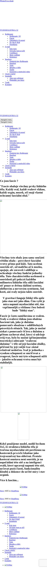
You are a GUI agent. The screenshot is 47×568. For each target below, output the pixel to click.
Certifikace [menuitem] (13, 530)
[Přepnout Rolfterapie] (40, 126)
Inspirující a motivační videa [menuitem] (19, 548)
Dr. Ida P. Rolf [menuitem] (14, 519)
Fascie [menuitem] (11, 515)
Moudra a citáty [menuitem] (14, 544)
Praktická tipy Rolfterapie (19, 61)
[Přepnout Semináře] (40, 168)
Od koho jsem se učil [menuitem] (16, 527)
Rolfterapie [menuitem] (9, 511)
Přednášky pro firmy (17, 80)
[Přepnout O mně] (40, 139)
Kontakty (8, 85)
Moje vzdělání (15, 55)
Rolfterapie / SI (15, 36)
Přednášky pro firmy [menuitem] (16, 557)
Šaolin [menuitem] (11, 546)
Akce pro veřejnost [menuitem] (16, 554)
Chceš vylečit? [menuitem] (10, 550)
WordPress (15, 491)
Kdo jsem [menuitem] (12, 525)
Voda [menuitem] (11, 542)
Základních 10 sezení (17, 40)
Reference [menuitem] (12, 534)
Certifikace (13, 53)
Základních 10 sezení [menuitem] (16, 517)
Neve (2, 491)
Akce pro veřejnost (16, 78)
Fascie (12, 38)
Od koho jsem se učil (17, 51)
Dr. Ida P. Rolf (15, 42)
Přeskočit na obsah (6, 1)
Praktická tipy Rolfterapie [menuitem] (18, 538)
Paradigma (13, 44)
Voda (11, 65)
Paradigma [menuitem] (13, 521)
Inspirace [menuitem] (8, 536)
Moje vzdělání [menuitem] (14, 532)
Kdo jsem (13, 49)
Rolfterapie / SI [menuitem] (14, 513)
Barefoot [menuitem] (12, 540)
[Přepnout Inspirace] (40, 151)
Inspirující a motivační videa (20, 72)
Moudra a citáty (15, 68)
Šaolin (12, 70)
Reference (13, 57)
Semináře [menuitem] (8, 552)
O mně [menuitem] (7, 523)
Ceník (7, 82)
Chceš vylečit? (10, 74)
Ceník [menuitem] (7, 559)
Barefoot (13, 63)
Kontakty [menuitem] (8, 561)
